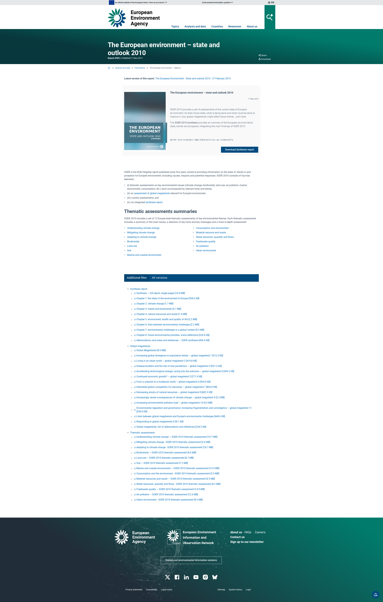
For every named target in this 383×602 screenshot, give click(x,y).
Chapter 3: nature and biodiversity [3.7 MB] (158, 308)
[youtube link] (196, 577)
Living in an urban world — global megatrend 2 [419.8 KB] (166, 360)
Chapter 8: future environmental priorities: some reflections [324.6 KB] (172, 335)
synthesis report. (154, 202)
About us (252, 26)
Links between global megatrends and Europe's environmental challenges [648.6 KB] (180, 416)
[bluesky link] (215, 577)
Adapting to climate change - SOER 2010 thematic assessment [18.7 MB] (174, 447)
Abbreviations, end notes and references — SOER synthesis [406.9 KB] (172, 340)
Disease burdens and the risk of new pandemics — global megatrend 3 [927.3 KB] (179, 366)
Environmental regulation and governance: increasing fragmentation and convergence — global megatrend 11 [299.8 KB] (194, 410)
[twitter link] (168, 577)
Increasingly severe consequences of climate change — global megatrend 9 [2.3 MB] (180, 397)
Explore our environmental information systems (191, 560)
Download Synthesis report (239, 149)
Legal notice (166, 589)
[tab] (136, 278)
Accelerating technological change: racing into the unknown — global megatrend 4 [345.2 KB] (185, 371)
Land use (132, 246)
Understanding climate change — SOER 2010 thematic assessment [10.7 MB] (176, 436)
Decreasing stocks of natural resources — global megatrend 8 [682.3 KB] (174, 392)
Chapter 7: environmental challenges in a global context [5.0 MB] (170, 329)
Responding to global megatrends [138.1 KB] (159, 421)
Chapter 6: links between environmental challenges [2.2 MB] (167, 324)
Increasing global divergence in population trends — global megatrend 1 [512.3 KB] (179, 355)
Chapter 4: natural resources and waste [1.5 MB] (161, 314)
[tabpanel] (191, 395)
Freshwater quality (205, 241)
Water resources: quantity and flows (215, 237)
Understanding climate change (143, 228)
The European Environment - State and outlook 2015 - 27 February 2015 (193, 78)
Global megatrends (140, 346)
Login (248, 589)
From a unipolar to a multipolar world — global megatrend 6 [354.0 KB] (173, 381)
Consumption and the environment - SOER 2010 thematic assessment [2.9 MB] (177, 473)
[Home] (109, 68)
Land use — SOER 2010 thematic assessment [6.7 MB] (165, 457)
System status (235, 589)
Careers (260, 532)
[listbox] (138, 2)
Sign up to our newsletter (247, 542)
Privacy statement (134, 589)
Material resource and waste (211, 232)
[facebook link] (177, 577)
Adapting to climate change (141, 237)
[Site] (135, 17)
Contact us (237, 537)
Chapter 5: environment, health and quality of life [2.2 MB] (166, 319)
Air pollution (202, 246)
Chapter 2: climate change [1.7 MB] (154, 303)
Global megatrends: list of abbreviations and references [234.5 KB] (171, 426)
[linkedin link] (187, 577)
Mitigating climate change (141, 232)
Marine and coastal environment (144, 255)
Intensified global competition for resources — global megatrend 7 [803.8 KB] (176, 387)
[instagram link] (205, 577)
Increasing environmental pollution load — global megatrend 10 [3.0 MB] (174, 402)
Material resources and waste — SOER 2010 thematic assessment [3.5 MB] (175, 478)
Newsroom (234, 26)
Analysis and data (195, 26)
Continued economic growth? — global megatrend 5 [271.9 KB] (169, 376)
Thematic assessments (142, 432)
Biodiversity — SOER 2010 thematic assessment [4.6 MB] (166, 452)
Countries (217, 26)
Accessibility (151, 589)
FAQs (247, 532)
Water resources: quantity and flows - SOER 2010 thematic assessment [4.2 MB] (178, 484)
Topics (175, 26)
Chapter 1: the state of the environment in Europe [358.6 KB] (167, 298)
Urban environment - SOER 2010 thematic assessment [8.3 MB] (169, 499)
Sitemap (221, 589)
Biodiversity (133, 241)
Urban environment (206, 250)
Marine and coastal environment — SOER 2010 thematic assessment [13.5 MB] (177, 468)
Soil (129, 250)
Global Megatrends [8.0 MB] (151, 350)
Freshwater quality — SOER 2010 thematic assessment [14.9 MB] (170, 489)
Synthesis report (138, 289)
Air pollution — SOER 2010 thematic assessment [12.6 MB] (167, 494)
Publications (140, 68)
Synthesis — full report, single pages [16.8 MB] (160, 293)
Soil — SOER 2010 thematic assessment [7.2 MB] (162, 463)
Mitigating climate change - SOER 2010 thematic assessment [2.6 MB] (173, 442)
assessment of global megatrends (152, 193)
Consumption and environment (212, 228)
